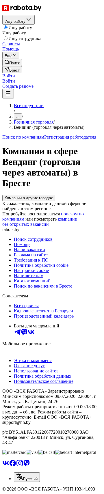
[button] (8, 75)
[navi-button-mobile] (8, 93)
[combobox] (27, 477)
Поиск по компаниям (23, 137)
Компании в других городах (29, 198)
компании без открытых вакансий (39, 222)
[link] (12, 62)
